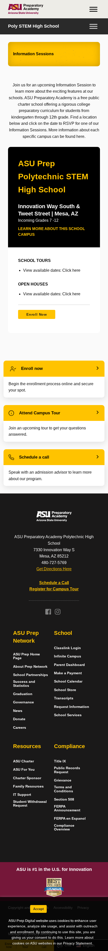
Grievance (62, 780)
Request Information (71, 707)
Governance (23, 702)
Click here (71, 270)
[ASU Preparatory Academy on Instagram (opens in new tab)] (58, 613)
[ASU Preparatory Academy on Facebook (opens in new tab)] (48, 613)
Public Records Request (67, 770)
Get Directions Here (54, 569)
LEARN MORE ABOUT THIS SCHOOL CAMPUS (51, 232)
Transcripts (63, 698)
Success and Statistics (24, 683)
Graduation (22, 694)
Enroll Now (36, 314)
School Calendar (68, 681)
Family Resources (28, 786)
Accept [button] (38, 909)
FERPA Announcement (67, 808)
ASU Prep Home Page (26, 656)
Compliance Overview (64, 827)
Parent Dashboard (69, 665)
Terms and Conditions (63, 789)
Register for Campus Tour (54, 589)
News (17, 711)
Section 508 (64, 799)
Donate (19, 719)
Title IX (60, 761)
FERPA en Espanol (70, 818)
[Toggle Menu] (93, 9)
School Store (65, 690)
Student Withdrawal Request (30, 803)
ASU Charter (23, 761)
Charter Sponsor (27, 778)
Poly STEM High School (33, 26)
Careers (19, 728)
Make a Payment (68, 673)
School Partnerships (30, 675)
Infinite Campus (67, 656)
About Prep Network (30, 666)
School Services (68, 715)
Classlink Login (67, 648)
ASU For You (24, 769)
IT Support (22, 795)
